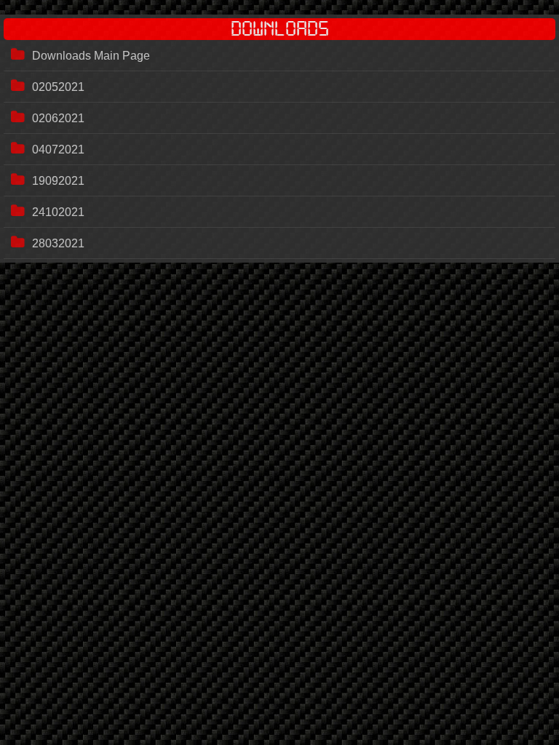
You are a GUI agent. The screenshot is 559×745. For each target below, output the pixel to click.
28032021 (58, 243)
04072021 (58, 149)
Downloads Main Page (91, 55)
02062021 (58, 118)
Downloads (280, 29)
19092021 (58, 181)
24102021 (58, 212)
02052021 (58, 87)
